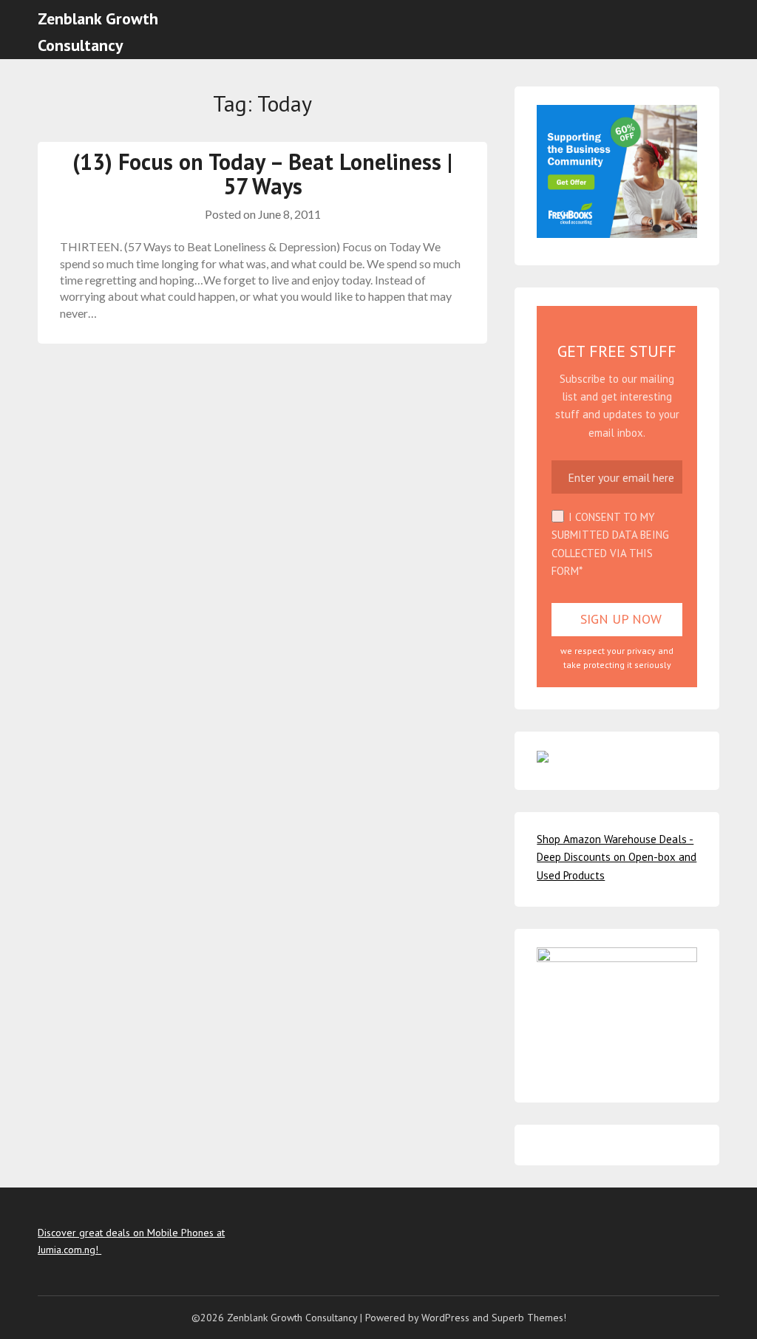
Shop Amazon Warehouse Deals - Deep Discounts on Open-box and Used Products (616, 857)
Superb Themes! (529, 1317)
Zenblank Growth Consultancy (98, 31)
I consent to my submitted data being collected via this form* (610, 544)
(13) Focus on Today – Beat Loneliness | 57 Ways (262, 173)
